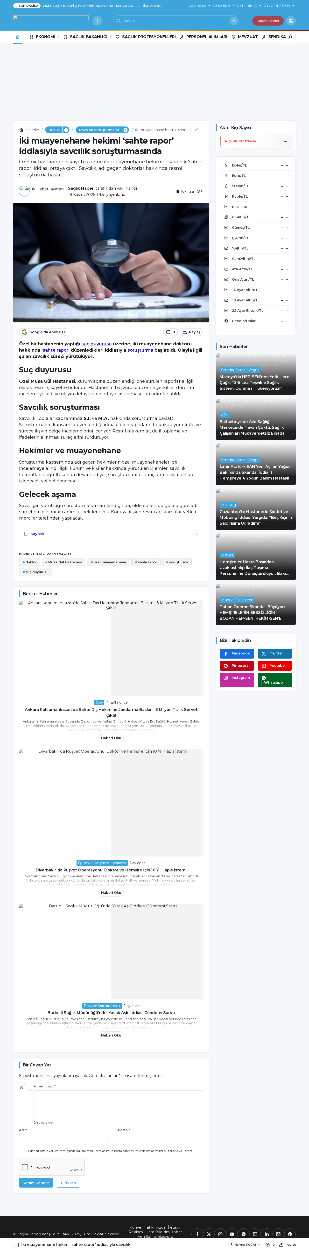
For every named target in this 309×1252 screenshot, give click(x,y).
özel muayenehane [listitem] (108, 562)
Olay (99, 702)
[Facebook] (197, 1234)
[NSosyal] (255, 1234)
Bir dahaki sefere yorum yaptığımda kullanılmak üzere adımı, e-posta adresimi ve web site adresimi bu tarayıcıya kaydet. (109, 1151)
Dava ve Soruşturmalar (102, 1006)
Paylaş (291, 1244)
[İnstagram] (220, 1234)
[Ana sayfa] (18, 37)
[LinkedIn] (267, 1234)
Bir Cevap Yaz (37, 1065)
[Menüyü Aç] (97, 21)
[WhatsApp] (243, 1234)
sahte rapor (55, 350)
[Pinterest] (290, 1234)
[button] (291, 21)
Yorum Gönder (36, 1183)
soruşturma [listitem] (177, 562)
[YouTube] (232, 1234)
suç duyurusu (96, 344)
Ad (23, 1130)
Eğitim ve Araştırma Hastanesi (102, 863)
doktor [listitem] (29, 562)
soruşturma (140, 350)
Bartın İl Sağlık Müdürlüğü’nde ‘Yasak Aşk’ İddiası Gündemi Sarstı (111, 1012)
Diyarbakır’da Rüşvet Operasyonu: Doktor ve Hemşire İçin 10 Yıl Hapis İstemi (111, 870)
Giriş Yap (68, 1183)
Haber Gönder (268, 21)
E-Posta (122, 1130)
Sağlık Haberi (81, 188)
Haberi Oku (111, 738)
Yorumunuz (45, 1086)
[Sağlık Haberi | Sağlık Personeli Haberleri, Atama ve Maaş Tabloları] (51, 20)
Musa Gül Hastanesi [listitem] (63, 562)
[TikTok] (278, 1234)
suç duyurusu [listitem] (35, 572)
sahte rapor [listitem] (146, 562)
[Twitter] (209, 1234)
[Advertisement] (154, 82)
